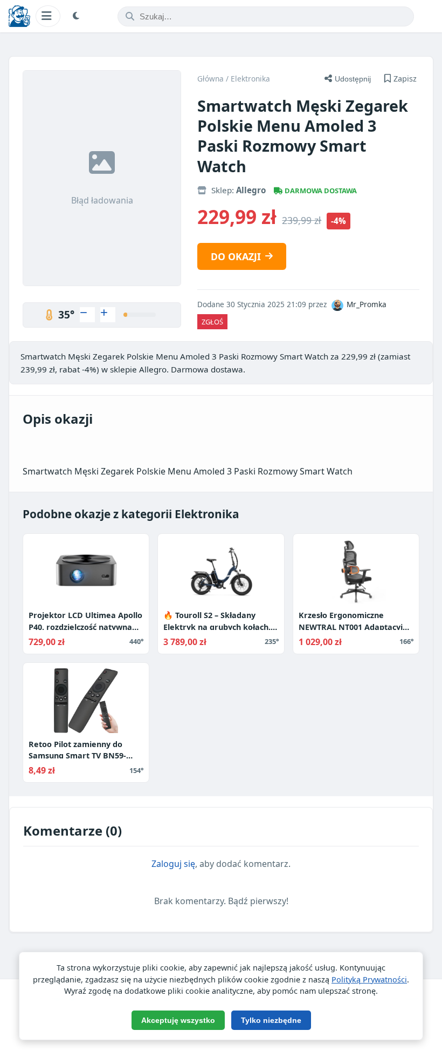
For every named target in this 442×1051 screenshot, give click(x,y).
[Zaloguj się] (87, 314)
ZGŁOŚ (212, 322)
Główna (210, 78)
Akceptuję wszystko (178, 1020)
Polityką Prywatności (369, 979)
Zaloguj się (173, 864)
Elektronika (250, 78)
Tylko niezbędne (271, 1020)
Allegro (251, 190)
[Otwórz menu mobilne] (48, 15)
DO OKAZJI (236, 256)
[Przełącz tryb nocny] (77, 16)
